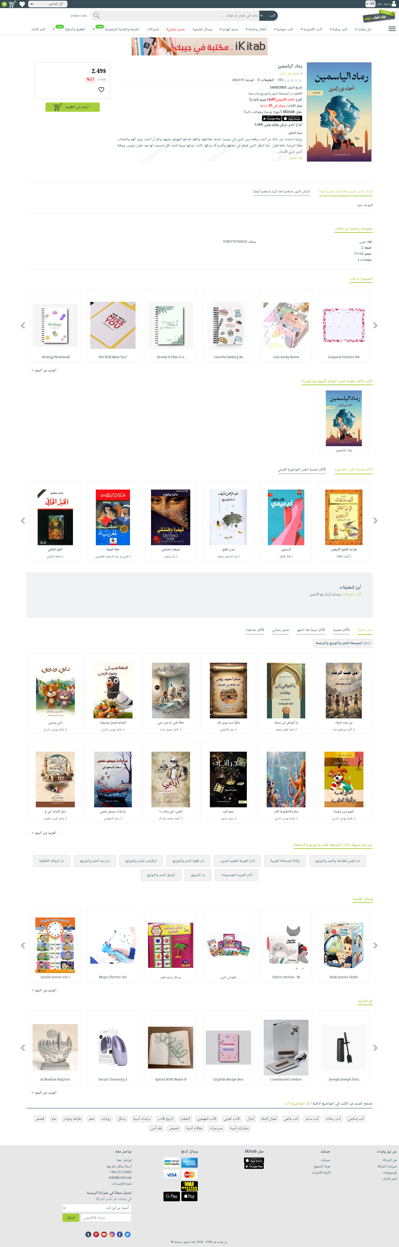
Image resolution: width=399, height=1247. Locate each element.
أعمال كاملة (269, 1119)
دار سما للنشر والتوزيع (95, 861)
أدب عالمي (291, 1119)
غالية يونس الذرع (112, 729)
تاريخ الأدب (165, 1119)
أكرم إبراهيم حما (342, 729)
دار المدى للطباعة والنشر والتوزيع (337, 861)
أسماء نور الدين (289, 73)
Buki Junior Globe (344, 977)
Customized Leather (286, 1080)
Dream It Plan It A (170, 357)
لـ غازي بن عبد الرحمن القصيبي (113, 556)
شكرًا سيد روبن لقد (228, 723)
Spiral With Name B (170, 1080)
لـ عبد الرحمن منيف (228, 556)
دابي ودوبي (55, 723)
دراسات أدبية (142, 1119)
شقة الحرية (112, 549)
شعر (91, 1119)
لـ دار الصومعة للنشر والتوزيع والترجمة (343, 643)
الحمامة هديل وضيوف (113, 723)
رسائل (122, 1119)
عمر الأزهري (227, 729)
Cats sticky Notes (286, 357)
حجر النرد (228, 811)
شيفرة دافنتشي (170, 549)
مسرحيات (216, 1128)
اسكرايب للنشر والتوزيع (141, 861)
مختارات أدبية (239, 1128)
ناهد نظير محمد (284, 729)
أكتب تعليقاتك (351, 594)
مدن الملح (228, 549)
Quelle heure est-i (55, 977)
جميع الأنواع (259, 100)
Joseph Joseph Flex (344, 1080)
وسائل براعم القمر (170, 977)
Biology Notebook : (55, 357)
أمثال (250, 1119)
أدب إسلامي (356, 1119)
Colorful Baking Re (228, 357)
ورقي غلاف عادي (270, 125)
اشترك (70, 1218)
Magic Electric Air (113, 977)
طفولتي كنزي (228, 977)
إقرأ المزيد (295, 158)
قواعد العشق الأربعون (344, 549)
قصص (39, 1119)
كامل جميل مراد (169, 729)
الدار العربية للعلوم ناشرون (237, 861)
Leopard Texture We (344, 357)
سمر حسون (227, 818)
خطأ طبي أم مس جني (170, 723)
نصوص (174, 1128)
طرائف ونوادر (72, 1119)
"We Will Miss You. (113, 357)
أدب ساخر (311, 1119)
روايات (106, 1119)
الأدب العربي (232, 1119)
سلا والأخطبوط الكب (286, 811)
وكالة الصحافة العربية (285, 861)
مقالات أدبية (194, 1128)
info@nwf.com (120, 1178)
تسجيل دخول (383, 4)
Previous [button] (375, 325)
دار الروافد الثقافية (51, 861)
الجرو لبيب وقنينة (344, 811)
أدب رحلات (333, 1119)
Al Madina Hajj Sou (55, 1080)
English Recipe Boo (228, 1080)
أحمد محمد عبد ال (169, 818)
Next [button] (23, 325)
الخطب (185, 1119)
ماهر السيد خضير (54, 818)
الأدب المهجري (206, 1119)
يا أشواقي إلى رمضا (286, 723)
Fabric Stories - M (286, 977)
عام (53, 1119)
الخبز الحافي (55, 549)
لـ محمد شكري (55, 556)
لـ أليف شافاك (344, 556)
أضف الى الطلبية (76, 107)
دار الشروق (198, 875)
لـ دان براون (170, 556)
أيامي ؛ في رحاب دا (170, 811)
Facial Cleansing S (113, 1080)
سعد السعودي (111, 818)
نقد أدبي (156, 1128)
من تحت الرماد (344, 723)
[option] (343, 325)
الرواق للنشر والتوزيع (161, 875)
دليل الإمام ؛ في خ (55, 811)
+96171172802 (120, 1172)
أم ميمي (286, 549)
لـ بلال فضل (286, 556)
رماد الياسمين (344, 450)
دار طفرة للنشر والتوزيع (188, 861)
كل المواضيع (301, 1104)
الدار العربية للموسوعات (236, 875)
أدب (286, 1104)
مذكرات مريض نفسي (113, 811)
